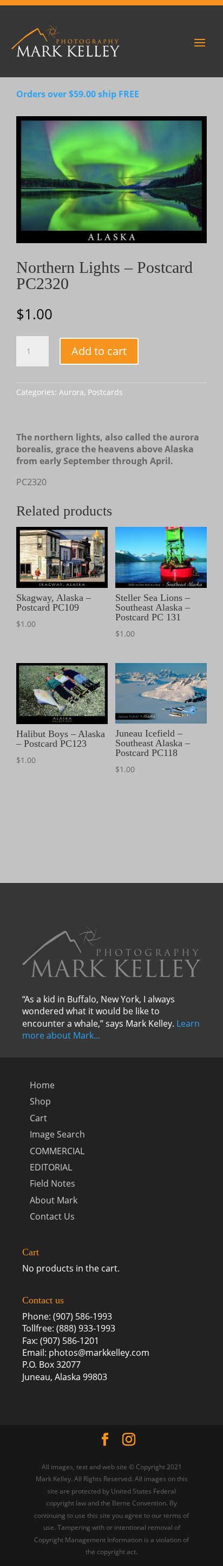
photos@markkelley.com (99, 1352)
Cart (38, 1118)
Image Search (57, 1134)
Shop (40, 1101)
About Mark (53, 1200)
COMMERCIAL (57, 1151)
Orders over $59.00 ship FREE (77, 94)
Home (42, 1085)
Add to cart (99, 351)
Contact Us (52, 1216)
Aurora (71, 392)
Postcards (105, 392)
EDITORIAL (51, 1167)
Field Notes (52, 1183)
